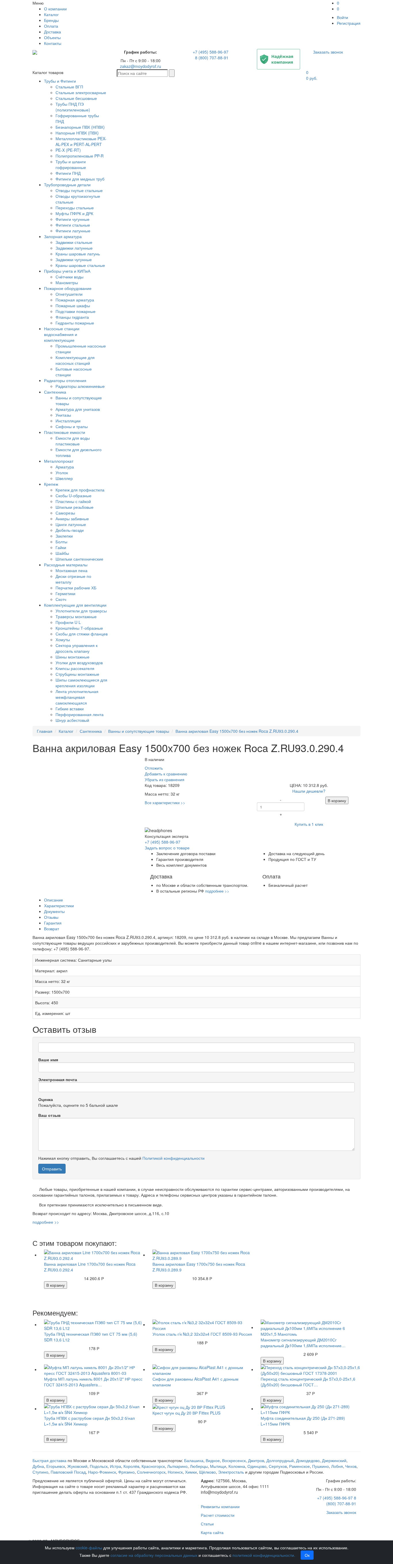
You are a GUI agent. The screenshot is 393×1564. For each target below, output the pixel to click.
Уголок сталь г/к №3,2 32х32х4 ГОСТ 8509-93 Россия (202, 1334)
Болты (61, 541)
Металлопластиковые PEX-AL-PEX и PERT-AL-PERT (81, 141)
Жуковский (77, 1466)
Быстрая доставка (49, 1460)
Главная (44, 731)
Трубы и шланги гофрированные (71, 164)
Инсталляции (68, 421)
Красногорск (153, 1466)
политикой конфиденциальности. (263, 1555)
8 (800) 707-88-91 (211, 57)
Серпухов (278, 1466)
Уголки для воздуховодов (79, 662)
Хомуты (63, 639)
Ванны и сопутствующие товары (138, 731)
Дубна (38, 1466)
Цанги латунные (71, 524)
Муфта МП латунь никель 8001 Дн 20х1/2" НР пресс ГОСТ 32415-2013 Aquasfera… (93, 1382)
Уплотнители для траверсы (81, 611)
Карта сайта (212, 1532)
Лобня (337, 1466)
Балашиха (193, 1460)
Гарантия (53, 923)
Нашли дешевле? (308, 791)
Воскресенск (234, 1460)
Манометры (67, 282)
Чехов (350, 1466)
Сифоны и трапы (72, 426)
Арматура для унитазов (78, 409)
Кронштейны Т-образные (79, 628)
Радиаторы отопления (65, 380)
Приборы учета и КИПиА (67, 271)
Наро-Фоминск (102, 1472)
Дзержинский (334, 1460)
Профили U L (68, 622)
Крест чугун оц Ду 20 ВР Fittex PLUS (186, 1413)
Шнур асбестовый (72, 720)
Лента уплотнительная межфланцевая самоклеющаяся (77, 697)
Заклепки (64, 536)
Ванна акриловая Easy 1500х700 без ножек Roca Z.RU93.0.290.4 (236, 731)
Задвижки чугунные (74, 259)
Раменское (299, 1466)
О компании (55, 9)
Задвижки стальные (74, 242)
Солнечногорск (151, 1472)
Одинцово (256, 1466)
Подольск (99, 1466)
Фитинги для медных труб (80, 179)
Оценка (45, 1099)
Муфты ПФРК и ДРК (74, 213)
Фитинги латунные (73, 231)
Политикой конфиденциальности (173, 1158)
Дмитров (256, 1460)
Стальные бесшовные (76, 98)
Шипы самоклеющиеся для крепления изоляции (81, 682)
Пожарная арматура (75, 300)
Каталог (51, 14)
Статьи (207, 1524)
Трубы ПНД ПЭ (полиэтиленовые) (73, 107)
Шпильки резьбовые (75, 507)
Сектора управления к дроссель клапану (77, 648)
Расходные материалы (65, 564)
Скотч (61, 599)
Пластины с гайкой (73, 501)
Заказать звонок (328, 52)
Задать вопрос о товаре (167, 848)
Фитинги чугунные (72, 219)
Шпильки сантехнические (79, 559)
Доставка (52, 32)
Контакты (52, 43)
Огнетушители (69, 294)
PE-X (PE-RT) (68, 150)
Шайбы (62, 553)
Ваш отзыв (49, 1115)
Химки (191, 1472)
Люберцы (199, 1466)
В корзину (337, 800)
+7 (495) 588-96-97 (210, 52)
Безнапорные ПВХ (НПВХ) (80, 127)
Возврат (51, 928)
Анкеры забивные (72, 518)
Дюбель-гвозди (70, 530)
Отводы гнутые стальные (79, 190)
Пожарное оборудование (67, 288)
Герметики (65, 593)
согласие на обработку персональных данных (153, 1555)
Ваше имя (48, 1059)
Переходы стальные (75, 207)
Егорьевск (55, 1466)
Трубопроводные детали (67, 184)
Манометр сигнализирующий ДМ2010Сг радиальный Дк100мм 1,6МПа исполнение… (303, 1342)
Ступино (40, 1472)
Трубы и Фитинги (60, 81)
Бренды (51, 20)
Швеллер (64, 478)
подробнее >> (217, 891)
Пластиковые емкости (64, 432)
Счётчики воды (69, 277)
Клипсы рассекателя (75, 668)
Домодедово (308, 1460)
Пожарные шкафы (73, 305)
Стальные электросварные (81, 92)
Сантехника (55, 392)
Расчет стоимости (217, 1515)
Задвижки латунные (74, 248)
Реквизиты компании (220, 1506)
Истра (115, 1466)
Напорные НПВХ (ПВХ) (77, 133)
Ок (307, 1555)
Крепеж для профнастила (80, 490)
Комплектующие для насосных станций (75, 360)
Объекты (52, 37)
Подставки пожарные (76, 311)
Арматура (65, 467)
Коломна (236, 1466)
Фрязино (126, 1472)
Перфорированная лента (80, 714)
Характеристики (59, 905)
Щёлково (207, 1472)
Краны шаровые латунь (78, 254)
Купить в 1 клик (309, 824)
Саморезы (65, 513)
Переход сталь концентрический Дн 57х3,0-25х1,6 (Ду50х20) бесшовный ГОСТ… (308, 1382)
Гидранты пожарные (75, 323)
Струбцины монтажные (77, 674)
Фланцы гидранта (72, 317)
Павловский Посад (68, 1472)
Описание (53, 900)
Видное (213, 1460)
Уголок (62, 472)
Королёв (131, 1466)
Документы (54, 911)
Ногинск (175, 1472)
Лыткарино (177, 1466)
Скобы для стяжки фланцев (82, 634)
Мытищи (218, 1466)
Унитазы (63, 415)
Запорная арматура (63, 236)
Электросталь (231, 1472)
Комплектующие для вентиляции (75, 605)
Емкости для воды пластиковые (73, 441)
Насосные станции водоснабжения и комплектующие (61, 334)
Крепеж (51, 484)
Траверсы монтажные (76, 616)
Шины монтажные (72, 657)
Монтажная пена (71, 570)
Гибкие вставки (70, 708)
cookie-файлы (89, 1547)
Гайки (61, 547)
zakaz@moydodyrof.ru (140, 66)
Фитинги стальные (73, 225)
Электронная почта (57, 1079)
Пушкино (320, 1466)
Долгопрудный (280, 1460)
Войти (342, 17)
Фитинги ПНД (68, 173)
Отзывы (51, 917)
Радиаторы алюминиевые (80, 386)
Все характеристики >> (165, 802)
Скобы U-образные (73, 495)
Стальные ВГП (69, 87)
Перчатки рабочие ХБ (76, 588)
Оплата (51, 26)
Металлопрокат (58, 461)
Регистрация (348, 23)
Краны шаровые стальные (80, 265)
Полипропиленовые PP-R (80, 156)
